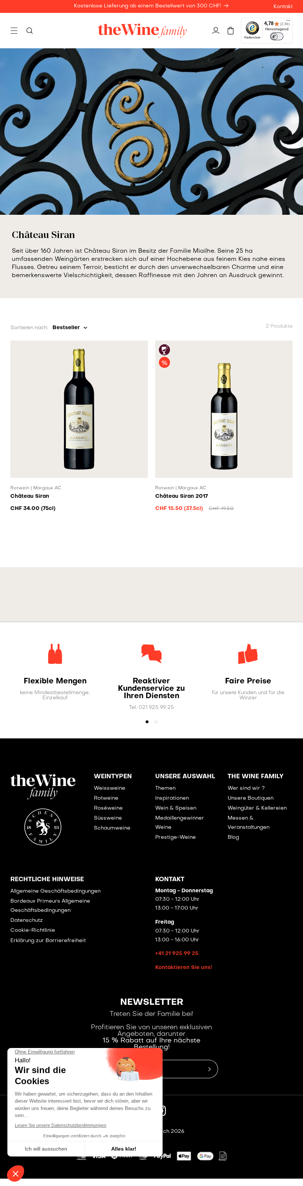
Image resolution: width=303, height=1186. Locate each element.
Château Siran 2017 (181, 496)
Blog (233, 837)
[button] (14, 31)
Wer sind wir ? (246, 788)
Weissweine (109, 788)
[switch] (276, 36)
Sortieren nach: (29, 327)
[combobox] (69, 328)
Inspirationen (172, 798)
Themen (165, 788)
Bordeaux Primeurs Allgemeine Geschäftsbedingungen (50, 906)
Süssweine (108, 818)
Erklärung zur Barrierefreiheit (48, 940)
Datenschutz (26, 920)
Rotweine (106, 798)
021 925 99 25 (156, 707)
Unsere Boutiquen (250, 798)
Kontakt (283, 6)
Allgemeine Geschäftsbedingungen (55, 891)
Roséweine (108, 808)
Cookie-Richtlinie (32, 930)
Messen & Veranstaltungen (248, 823)
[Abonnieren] (209, 1069)
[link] (54, 681)
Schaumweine (112, 828)
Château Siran (29, 496)
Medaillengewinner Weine (179, 823)
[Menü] (288, 22)
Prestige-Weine (175, 837)
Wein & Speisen (175, 808)
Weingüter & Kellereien (257, 808)
